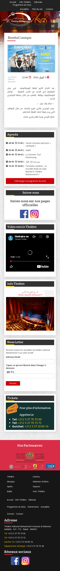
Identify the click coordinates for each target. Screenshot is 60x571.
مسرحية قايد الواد (33, 161)
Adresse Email (13, 357)
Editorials (38, 2)
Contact (49, 9)
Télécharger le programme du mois (30, 181)
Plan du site (37, 9)
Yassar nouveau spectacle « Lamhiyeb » (38, 144)
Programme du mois (22, 5)
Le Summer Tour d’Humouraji (33, 156)
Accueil (13, 2)
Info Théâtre (25, 2)
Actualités (24, 9)
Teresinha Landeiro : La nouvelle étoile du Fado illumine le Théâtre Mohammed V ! (36, 170)
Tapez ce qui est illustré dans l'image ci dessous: (26, 366)
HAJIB (28, 150)
